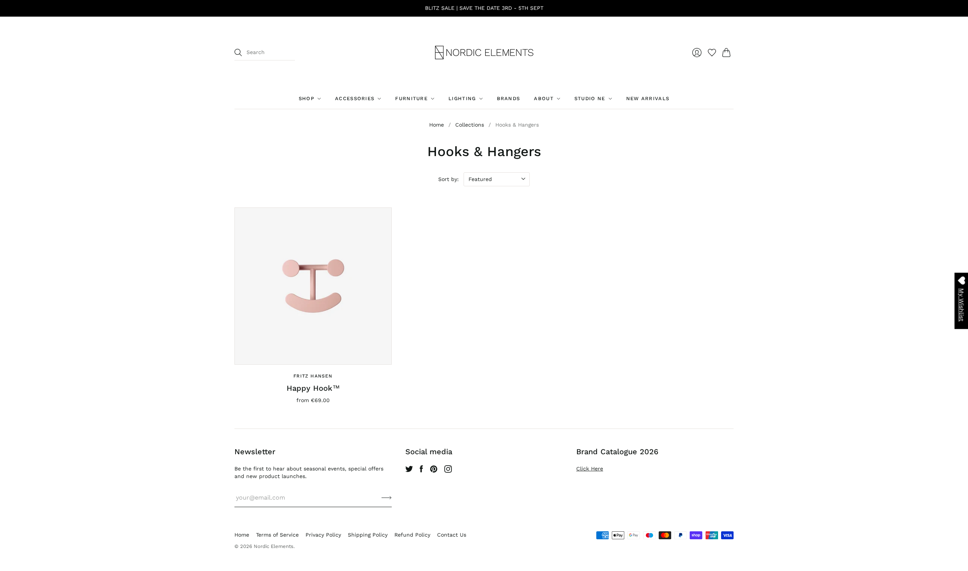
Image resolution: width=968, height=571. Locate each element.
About (544, 98)
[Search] (238, 52)
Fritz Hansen (312, 376)
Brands (508, 98)
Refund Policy (412, 535)
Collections (469, 125)
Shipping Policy (368, 535)
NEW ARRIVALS (648, 98)
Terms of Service (277, 535)
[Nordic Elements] (484, 52)
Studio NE (589, 98)
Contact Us (451, 535)
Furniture (411, 98)
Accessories (354, 98)
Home (436, 125)
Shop (306, 98)
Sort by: (448, 179)
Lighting (462, 98)
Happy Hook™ (313, 388)
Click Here (589, 469)
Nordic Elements (273, 546)
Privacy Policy (323, 535)
